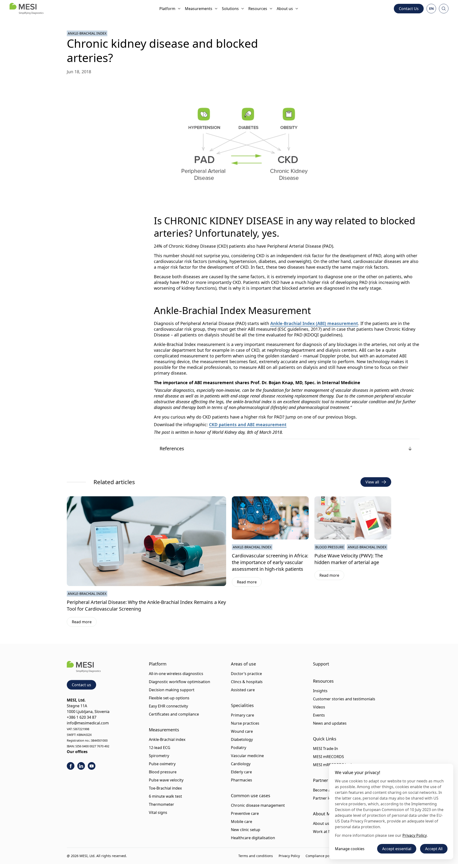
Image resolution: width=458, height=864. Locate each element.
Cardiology (240, 763)
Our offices (77, 751)
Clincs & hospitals (247, 681)
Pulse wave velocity (166, 780)
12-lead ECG (159, 747)
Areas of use (243, 664)
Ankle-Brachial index (167, 739)
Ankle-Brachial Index (87, 33)
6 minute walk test (165, 796)
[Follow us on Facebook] (70, 766)
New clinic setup (245, 829)
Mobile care (241, 821)
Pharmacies (241, 780)
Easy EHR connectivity (168, 706)
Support (321, 664)
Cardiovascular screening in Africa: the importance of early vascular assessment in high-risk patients (270, 562)
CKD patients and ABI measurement (247, 424)
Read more (84, 622)
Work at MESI (325, 831)
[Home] (26, 8)
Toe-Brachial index (165, 788)
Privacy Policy (289, 856)
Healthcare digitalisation (253, 837)
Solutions (230, 8)
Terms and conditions (255, 856)
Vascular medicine (247, 755)
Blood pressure (163, 772)
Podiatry (238, 747)
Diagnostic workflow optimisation (179, 681)
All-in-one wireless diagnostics (176, 673)
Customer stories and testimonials (344, 699)
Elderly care (241, 772)
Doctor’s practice (246, 673)
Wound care (242, 731)
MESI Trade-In (325, 748)
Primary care (242, 715)
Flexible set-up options (169, 698)
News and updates (330, 723)
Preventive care (245, 813)
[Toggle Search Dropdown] (443, 8)
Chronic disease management (258, 805)
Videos (319, 707)
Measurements (198, 8)
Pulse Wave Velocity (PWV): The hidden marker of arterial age (348, 559)
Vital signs (158, 812)
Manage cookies (349, 848)
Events (319, 715)
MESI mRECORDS (328, 756)
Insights (320, 690)
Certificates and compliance (174, 714)
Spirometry (159, 755)
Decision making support (171, 689)
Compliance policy (320, 856)
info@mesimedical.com (88, 723)
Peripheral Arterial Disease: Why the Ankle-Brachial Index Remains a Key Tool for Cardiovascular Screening (146, 605)
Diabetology (242, 739)
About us (285, 8)
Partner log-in (325, 798)
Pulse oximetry (162, 763)
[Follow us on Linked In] (81, 766)
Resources (257, 8)
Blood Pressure (329, 547)
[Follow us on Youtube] (91, 766)
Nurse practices (245, 723)
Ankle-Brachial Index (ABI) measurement (314, 323)
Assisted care (243, 689)
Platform (167, 8)
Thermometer (161, 804)
